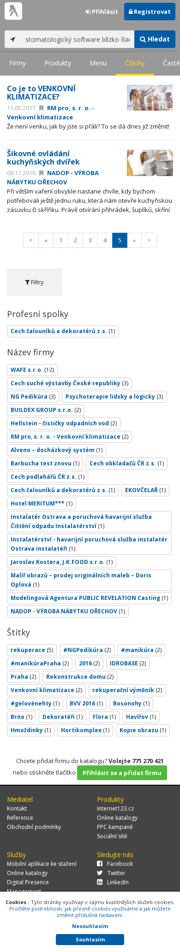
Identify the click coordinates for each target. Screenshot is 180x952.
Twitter (117, 873)
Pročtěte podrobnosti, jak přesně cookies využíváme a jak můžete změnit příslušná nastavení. (90, 911)
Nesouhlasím (90, 926)
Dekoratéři (62, 717)
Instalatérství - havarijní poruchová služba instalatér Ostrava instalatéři (89, 543)
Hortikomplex (85, 730)
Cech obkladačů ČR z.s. (127, 463)
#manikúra (141, 650)
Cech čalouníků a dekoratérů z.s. (63, 331)
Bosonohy (131, 703)
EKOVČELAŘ (145, 490)
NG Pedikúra (33, 396)
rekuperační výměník (127, 690)
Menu (98, 63)
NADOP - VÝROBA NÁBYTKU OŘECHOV (53, 177)
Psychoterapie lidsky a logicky (114, 396)
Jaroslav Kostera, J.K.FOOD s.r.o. (62, 562)
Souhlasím (90, 939)
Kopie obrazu (143, 730)
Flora (104, 717)
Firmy (17, 63)
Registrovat (151, 11)
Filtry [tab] (37, 282)
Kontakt (17, 808)
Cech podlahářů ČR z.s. (47, 477)
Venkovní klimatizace (46, 690)
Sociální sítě (112, 836)
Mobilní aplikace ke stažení (42, 864)
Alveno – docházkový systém (56, 450)
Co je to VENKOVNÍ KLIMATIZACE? (41, 92)
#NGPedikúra (87, 650)
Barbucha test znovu (45, 463)
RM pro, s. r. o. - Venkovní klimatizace (50, 112)
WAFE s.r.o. (32, 370)
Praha (23, 677)
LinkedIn (118, 882)
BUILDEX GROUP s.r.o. (46, 410)
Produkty (57, 63)
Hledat (158, 39)
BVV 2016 (86, 703)
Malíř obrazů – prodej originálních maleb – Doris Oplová (81, 579)
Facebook (120, 864)
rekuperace (32, 650)
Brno (21, 717)
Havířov (141, 717)
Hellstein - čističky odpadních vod (64, 423)
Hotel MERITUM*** (41, 503)
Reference (20, 818)
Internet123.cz (115, 808)
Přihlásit (104, 11)
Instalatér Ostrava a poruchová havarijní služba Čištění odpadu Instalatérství (81, 521)
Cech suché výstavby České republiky (69, 383)
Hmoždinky (31, 730)
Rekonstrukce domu (80, 677)
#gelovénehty (35, 703)
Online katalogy (117, 818)
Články (134, 63)
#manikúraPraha (40, 663)
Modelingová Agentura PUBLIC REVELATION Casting (89, 598)
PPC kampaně (115, 827)
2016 (89, 663)
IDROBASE (128, 663)
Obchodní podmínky (34, 827)
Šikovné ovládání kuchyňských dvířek (43, 157)
